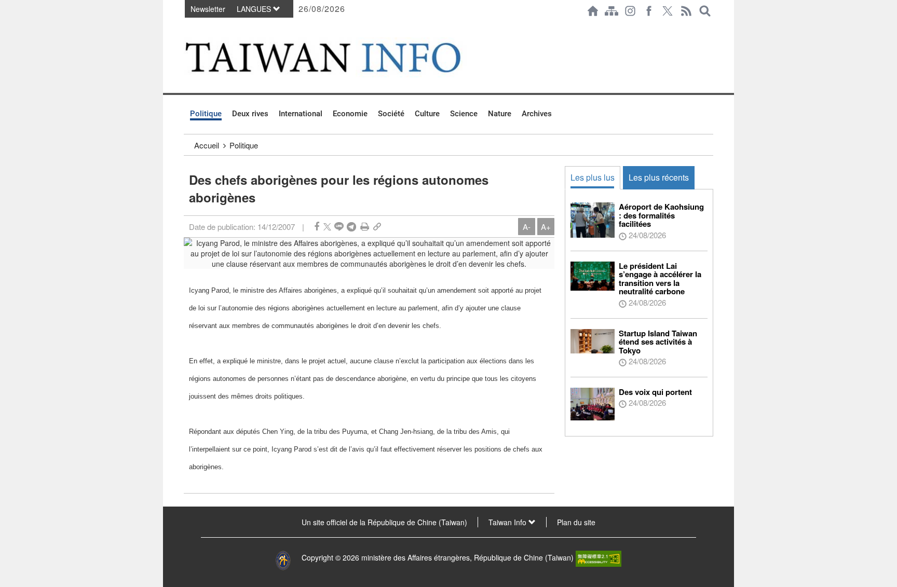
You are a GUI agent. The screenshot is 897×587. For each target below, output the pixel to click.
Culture (427, 113)
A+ (546, 226)
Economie (350, 113)
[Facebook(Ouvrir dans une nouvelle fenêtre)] (649, 11)
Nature (499, 113)
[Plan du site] (611, 11)
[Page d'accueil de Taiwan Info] (593, 11)
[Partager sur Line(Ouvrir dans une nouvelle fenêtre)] (339, 226)
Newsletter (208, 9)
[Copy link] (377, 226)
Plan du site (576, 522)
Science (464, 113)
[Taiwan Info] (340, 57)
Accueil (206, 145)
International (300, 113)
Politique (206, 113)
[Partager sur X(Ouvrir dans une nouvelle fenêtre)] (327, 226)
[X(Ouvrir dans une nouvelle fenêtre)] (667, 11)
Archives (537, 113)
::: (187, 27)
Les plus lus (592, 177)
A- (527, 226)
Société (391, 113)
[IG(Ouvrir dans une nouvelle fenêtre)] (630, 11)
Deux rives (250, 113)
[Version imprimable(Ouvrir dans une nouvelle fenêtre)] (365, 226)
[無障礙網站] (598, 557)
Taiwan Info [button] (508, 522)
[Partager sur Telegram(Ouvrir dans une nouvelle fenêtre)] (351, 226)
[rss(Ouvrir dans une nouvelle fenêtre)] (686, 11)
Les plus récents (659, 177)
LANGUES (255, 9)
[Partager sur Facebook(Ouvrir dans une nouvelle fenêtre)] (316, 226)
